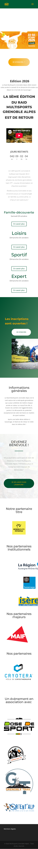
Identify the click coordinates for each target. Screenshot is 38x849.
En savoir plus (19, 224)
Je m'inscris (18, 62)
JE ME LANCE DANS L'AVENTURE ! (19, 483)
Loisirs (19, 233)
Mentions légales (10, 829)
